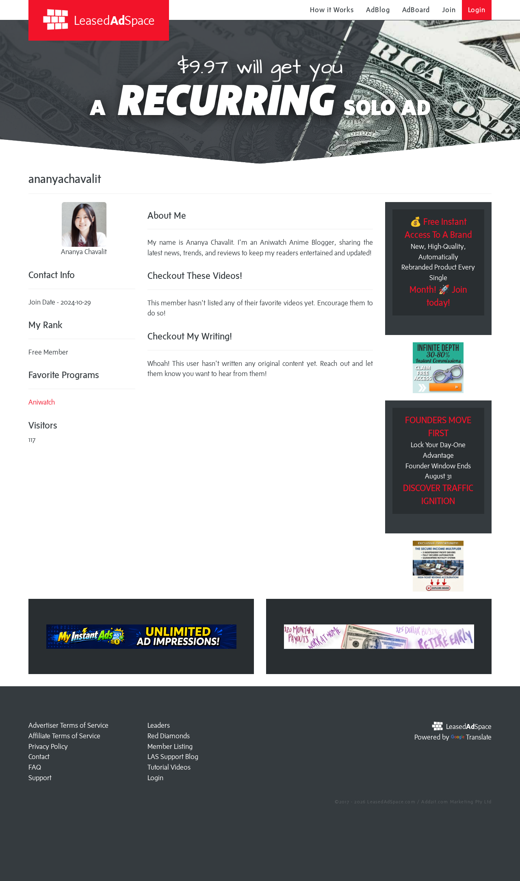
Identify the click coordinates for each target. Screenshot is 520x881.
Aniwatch (41, 402)
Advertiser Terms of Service (68, 725)
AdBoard (416, 10)
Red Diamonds (168, 736)
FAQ (34, 767)
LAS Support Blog (172, 757)
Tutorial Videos (169, 767)
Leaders (158, 725)
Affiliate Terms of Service (64, 736)
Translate (479, 737)
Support (40, 778)
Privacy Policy (48, 746)
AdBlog (378, 10)
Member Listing (170, 746)
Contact (39, 757)
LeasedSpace (113, 20)
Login (477, 10)
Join (449, 10)
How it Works (332, 10)
